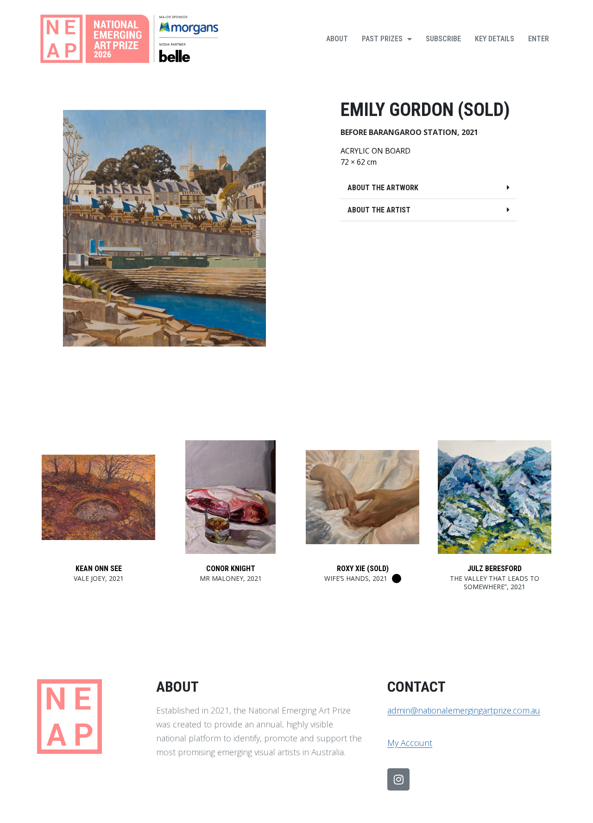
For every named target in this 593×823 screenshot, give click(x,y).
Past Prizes (382, 38)
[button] (429, 188)
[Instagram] (398, 779)
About (337, 38)
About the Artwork (382, 187)
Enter (538, 38)
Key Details (494, 38)
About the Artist (378, 210)
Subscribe (443, 38)
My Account (409, 742)
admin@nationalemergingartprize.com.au (463, 710)
